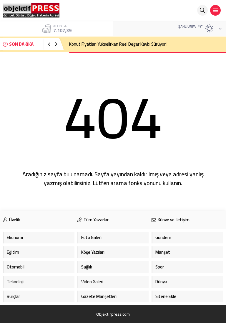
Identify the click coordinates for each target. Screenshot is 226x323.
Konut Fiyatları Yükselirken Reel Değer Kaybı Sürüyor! (118, 44)
